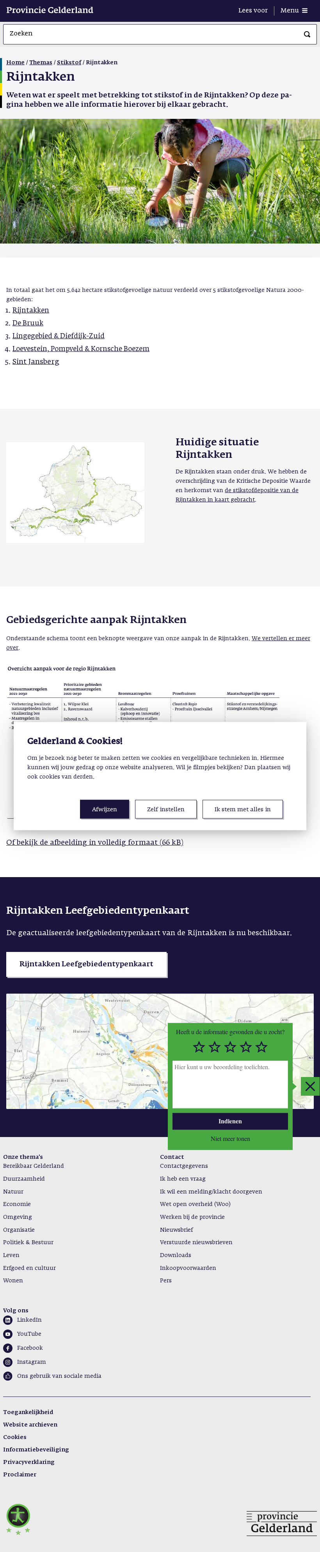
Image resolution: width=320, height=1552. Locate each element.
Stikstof (69, 62)
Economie (17, 1204)
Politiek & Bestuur (28, 1242)
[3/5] (230, 1047)
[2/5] (214, 1047)
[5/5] (261, 1047)
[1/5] (199, 1047)
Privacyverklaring (29, 1462)
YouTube (29, 1334)
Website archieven (30, 1425)
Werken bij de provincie (192, 1217)
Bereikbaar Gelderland (33, 1166)
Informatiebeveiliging (36, 1450)
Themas (40, 62)
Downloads (175, 1255)
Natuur (13, 1192)
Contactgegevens (184, 1166)
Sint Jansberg (35, 361)
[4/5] (246, 1047)
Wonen (13, 1281)
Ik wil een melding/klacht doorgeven (211, 1192)
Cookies (15, 1437)
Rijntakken (30, 310)
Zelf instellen (166, 809)
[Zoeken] (307, 34)
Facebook (30, 1348)
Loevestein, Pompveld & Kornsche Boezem (80, 349)
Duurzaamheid (24, 1179)
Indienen (230, 1121)
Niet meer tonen (230, 1138)
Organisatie (19, 1230)
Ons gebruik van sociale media (59, 1376)
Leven (11, 1255)
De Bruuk (27, 323)
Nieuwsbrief (176, 1230)
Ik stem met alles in (243, 809)
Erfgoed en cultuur (29, 1268)
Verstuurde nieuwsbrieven (196, 1242)
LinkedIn (29, 1320)
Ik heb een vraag (183, 1179)
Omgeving (17, 1217)
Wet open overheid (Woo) (195, 1204)
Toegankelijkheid (28, 1412)
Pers (166, 1281)
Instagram (31, 1362)
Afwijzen (104, 809)
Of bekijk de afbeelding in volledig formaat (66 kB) (94, 842)
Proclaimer (19, 1475)
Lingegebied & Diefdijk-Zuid (58, 336)
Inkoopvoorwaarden (188, 1268)
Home (15, 62)
